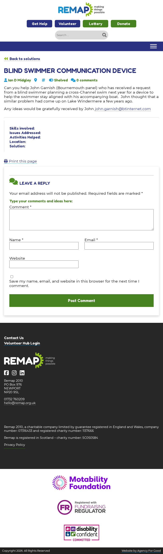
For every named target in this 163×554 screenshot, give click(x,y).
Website (17, 258)
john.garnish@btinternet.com (123, 108)
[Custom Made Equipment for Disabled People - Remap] (81, 10)
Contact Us (14, 338)
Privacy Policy (14, 445)
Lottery (95, 23)
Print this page (22, 161)
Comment (20, 207)
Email (91, 240)
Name (16, 240)
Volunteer (67, 23)
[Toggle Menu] (153, 46)
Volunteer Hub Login (22, 343)
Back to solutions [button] (24, 58)
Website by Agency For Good (141, 550)
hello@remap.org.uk (20, 403)
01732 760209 (14, 399)
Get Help (39, 23)
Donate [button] (123, 23)
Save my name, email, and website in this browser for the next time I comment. (74, 283)
